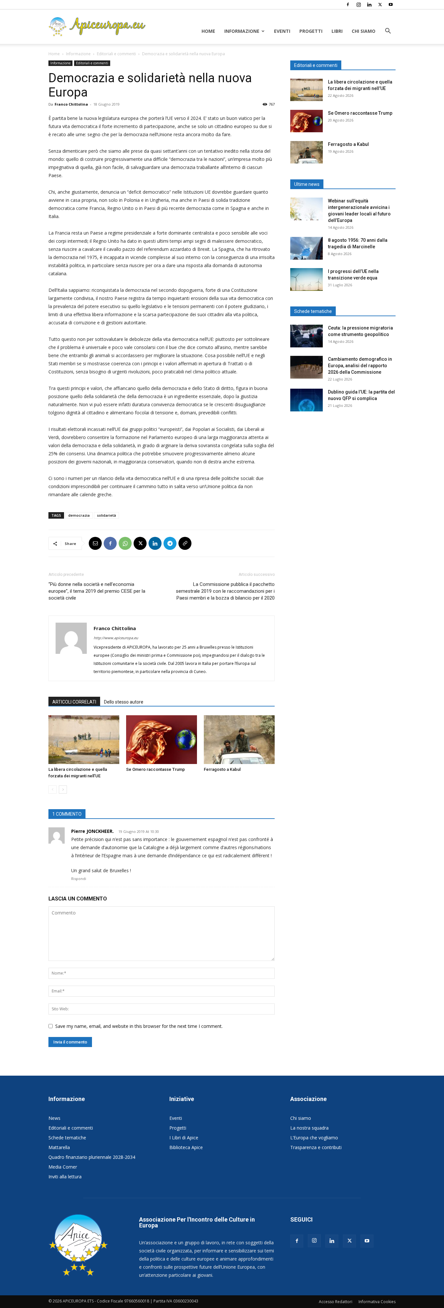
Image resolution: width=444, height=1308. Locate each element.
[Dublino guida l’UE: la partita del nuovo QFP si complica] (306, 400)
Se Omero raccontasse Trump (155, 769)
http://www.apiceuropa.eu (116, 637)
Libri (337, 31)
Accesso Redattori (335, 1301)
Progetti (310, 31)
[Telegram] (169, 543)
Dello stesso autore (123, 702)
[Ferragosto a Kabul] (239, 739)
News (54, 1118)
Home (208, 31)
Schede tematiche (67, 1137)
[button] (388, 32)
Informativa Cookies (377, 1301)
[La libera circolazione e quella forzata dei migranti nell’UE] (83, 739)
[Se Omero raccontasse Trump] (161, 739)
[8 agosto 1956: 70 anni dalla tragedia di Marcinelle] (306, 248)
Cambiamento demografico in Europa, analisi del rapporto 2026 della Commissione (360, 365)
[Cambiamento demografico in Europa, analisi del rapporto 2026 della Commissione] (306, 367)
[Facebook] (348, 4)
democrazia (79, 515)
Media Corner (62, 1167)
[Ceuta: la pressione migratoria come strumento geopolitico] (306, 336)
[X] (380, 4)
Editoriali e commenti (116, 54)
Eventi (282, 31)
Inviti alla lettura (65, 1176)
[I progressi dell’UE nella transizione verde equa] (306, 279)
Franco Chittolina (71, 104)
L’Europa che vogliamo (314, 1137)
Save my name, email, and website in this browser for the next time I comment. (139, 1026)
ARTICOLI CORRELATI (74, 702)
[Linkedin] (369, 4)
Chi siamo (363, 31)
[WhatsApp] (125, 543)
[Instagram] (358, 4)
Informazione (241, 31)
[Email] (95, 543)
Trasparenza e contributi (316, 1147)
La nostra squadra (309, 1128)
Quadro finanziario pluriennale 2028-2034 (91, 1157)
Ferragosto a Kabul (222, 769)
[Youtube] (391, 4)
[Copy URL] (184, 543)
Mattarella (59, 1147)
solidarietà (106, 515)
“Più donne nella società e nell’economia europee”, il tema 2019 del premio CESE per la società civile (96, 591)
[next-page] (63, 789)
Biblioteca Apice (186, 1147)
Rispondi (78, 878)
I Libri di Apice (183, 1137)
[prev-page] (52, 789)
